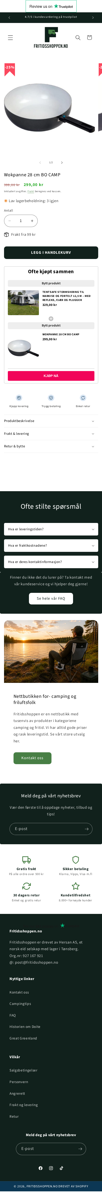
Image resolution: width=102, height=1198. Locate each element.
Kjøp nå (51, 376)
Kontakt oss (32, 758)
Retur (14, 1116)
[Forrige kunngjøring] (9, 17)
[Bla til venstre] (40, 162)
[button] (10, 37)
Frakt (31, 191)
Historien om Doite (25, 1026)
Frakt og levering (23, 1104)
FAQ (12, 1015)
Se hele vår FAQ (51, 598)
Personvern (18, 1082)
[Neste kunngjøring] (93, 17)
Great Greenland (23, 1038)
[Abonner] (86, 829)
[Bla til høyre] (62, 162)
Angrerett (17, 1093)
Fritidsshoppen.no (42, 1186)
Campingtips (20, 1003)
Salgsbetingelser (23, 1070)
